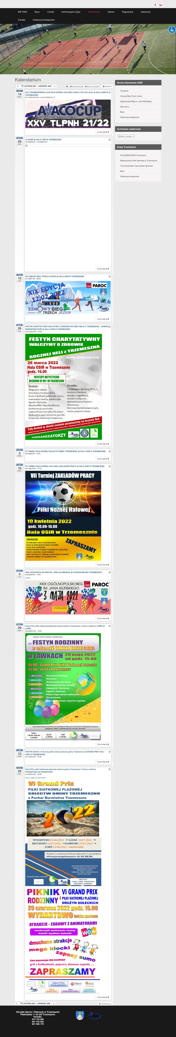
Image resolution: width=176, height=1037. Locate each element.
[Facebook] (155, 5)
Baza (37, 12)
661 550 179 (38, 1023)
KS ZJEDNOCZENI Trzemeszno (133, 155)
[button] (105, 1003)
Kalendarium (94, 12)
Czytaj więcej (102, 132)
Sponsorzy (146, 12)
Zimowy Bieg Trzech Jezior (131, 96)
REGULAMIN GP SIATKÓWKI (35, 778)
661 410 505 (38, 1021)
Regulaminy (127, 12)
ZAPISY (28, 578)
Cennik (50, 12)
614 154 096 (38, 1019)
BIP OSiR (22, 12)
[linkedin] (160, 5)
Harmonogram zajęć (71, 12)
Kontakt (21, 20)
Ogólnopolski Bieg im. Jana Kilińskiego (136, 101)
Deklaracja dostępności (44, 20)
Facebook (124, 90)
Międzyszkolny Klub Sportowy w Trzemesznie (138, 160)
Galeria (111, 12)
